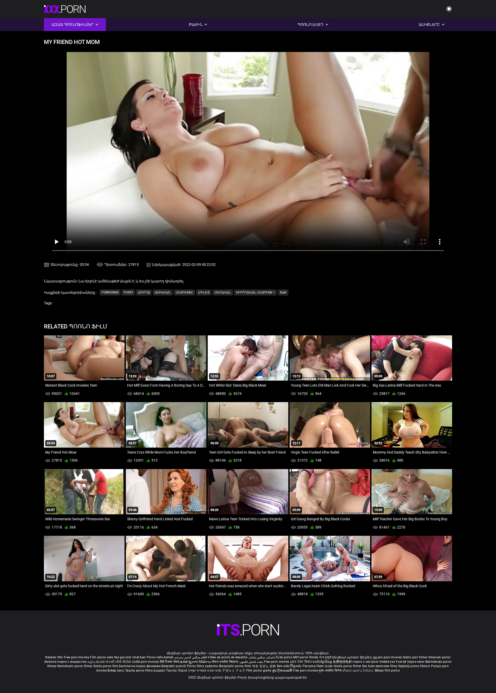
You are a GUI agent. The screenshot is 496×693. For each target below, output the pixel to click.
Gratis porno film (106, 666)
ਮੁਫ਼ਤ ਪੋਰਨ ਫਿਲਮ (301, 662)
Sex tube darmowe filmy (380, 666)
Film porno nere (101, 657)
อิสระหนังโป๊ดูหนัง (290, 666)
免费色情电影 (343, 662)
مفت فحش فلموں (251, 662)
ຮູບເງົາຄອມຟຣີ (282, 670)
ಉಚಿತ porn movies (146, 662)
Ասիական (163, 292)
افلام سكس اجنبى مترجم (191, 657)
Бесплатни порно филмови (140, 666)
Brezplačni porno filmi (235, 666)
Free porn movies (77, 657)
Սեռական (222, 292)
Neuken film (54, 657)
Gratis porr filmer (416, 657)
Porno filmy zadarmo (203, 666)
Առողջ (144, 292)
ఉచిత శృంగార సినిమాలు (196, 662)
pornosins (110, 292)
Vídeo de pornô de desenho (228, 657)
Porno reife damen (160, 657)
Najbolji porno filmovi (414, 666)
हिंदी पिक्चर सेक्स (169, 662)
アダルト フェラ (233, 670)
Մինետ (204, 292)
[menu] (449, 9)
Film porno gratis (259, 670)
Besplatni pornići (174, 666)
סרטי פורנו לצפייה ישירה (204, 670)
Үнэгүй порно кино (410, 662)
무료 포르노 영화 (264, 666)
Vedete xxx (387, 662)
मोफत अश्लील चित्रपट (225, 662)
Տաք (283, 292)
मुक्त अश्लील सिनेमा (331, 670)
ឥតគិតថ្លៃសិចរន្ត (323, 662)
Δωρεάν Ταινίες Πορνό (170, 670)
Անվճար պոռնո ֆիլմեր (352, 657)
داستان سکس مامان (262, 657)
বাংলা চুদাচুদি (325, 657)
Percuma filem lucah (318, 666)
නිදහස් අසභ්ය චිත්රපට (359, 670)
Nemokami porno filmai (75, 666)
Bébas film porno (387, 670)
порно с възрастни (71, 662)
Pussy (128, 292)
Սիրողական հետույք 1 (255, 292)
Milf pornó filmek (305, 657)
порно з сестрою (365, 662)
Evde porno (284, 657)
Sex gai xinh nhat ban (130, 657)
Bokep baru (115, 670)
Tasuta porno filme (139, 670)
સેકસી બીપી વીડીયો (118, 662)
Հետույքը (184, 292)
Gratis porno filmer (348, 666)
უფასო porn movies (387, 657)
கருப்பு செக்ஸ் (96, 662)
